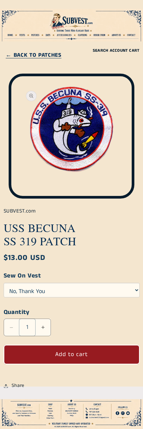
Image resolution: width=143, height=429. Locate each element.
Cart (134, 50)
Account (119, 50)
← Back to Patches (33, 55)
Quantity (17, 312)
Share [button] (18, 385)
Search (100, 50)
